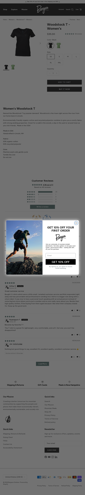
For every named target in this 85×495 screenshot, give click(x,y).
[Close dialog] (76, 223)
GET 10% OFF (61, 262)
